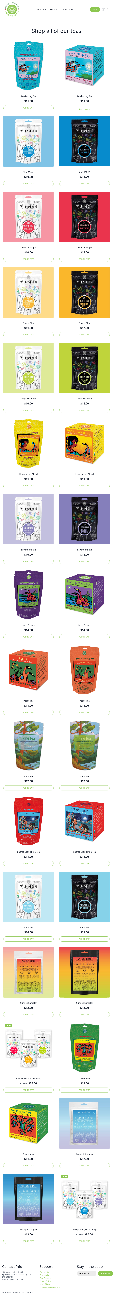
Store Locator (68, 9)
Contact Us (44, 1272)
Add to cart (28, 108)
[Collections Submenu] (46, 9)
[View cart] (103, 9)
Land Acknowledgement (50, 1287)
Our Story (54, 9)
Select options (84, 109)
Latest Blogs (45, 1284)
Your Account (45, 1278)
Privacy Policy (45, 1281)
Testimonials (45, 1275)
